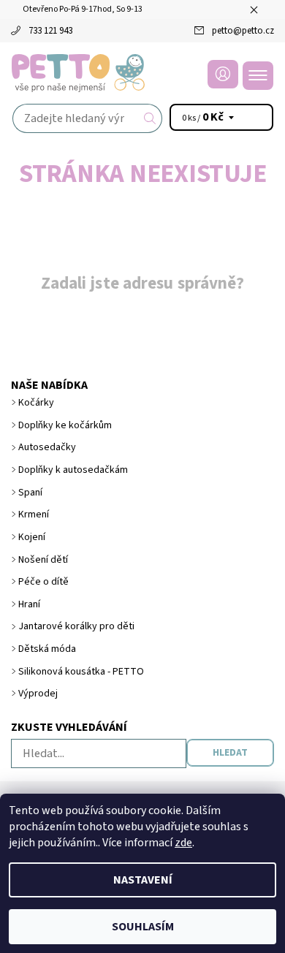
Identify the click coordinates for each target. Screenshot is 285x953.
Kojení (31, 537)
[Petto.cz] (142, 73)
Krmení (33, 514)
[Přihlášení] (223, 74)
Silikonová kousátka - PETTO (81, 671)
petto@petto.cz (243, 30)
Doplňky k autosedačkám (73, 470)
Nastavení (142, 880)
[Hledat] (150, 118)
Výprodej (38, 693)
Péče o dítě (43, 581)
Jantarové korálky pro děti (76, 626)
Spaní (30, 492)
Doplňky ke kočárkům (65, 425)
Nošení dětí (43, 560)
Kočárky (36, 402)
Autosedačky (47, 447)
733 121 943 (50, 30)
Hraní (29, 604)
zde (183, 843)
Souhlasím (143, 927)
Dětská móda (47, 649)
